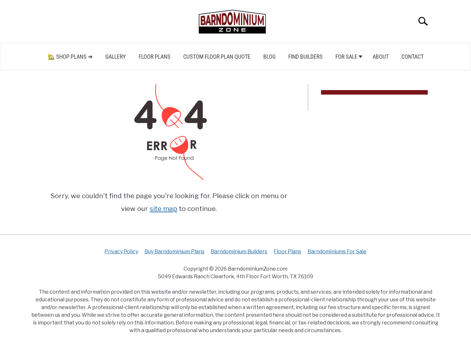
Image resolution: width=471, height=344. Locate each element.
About (381, 56)
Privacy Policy (121, 251)
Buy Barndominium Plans (174, 251)
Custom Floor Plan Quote (217, 56)
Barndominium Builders (239, 251)
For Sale (346, 56)
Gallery (115, 56)
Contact (412, 56)
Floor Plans (154, 56)
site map (163, 209)
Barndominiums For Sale (337, 251)
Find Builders (305, 56)
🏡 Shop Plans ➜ (70, 56)
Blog (269, 56)
